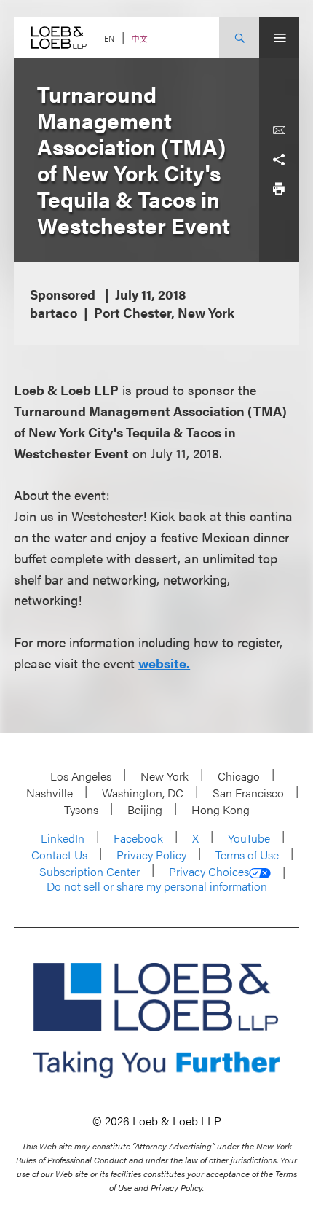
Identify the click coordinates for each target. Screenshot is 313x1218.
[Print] (278, 188)
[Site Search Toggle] (239, 37)
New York (164, 776)
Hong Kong (220, 809)
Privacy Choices (209, 871)
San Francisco (248, 792)
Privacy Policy (151, 854)
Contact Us (59, 854)
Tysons (81, 809)
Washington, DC (142, 792)
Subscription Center (89, 871)
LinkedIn (62, 837)
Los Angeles (80, 776)
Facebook (138, 837)
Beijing (144, 809)
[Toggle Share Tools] (278, 159)
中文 (140, 38)
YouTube (249, 837)
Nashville (49, 792)
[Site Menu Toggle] (279, 37)
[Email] (279, 130)
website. (164, 663)
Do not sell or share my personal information (157, 886)
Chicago (239, 776)
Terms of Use (247, 854)
